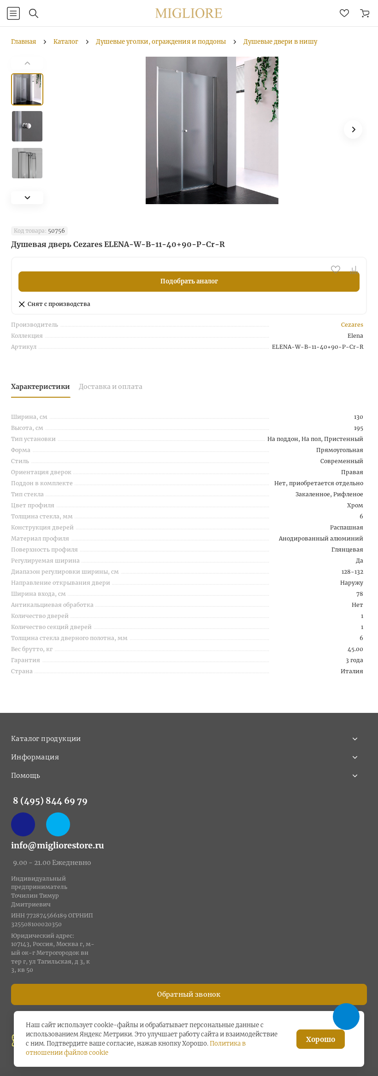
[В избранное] (335, 269)
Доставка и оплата (110, 386)
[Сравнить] (354, 269)
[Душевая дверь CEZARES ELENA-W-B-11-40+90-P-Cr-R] (212, 130)
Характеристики (40, 386)
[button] (27, 197)
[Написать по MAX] (23, 824)
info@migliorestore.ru (57, 845)
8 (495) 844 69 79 (50, 800)
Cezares (352, 324)
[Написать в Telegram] (58, 824)
